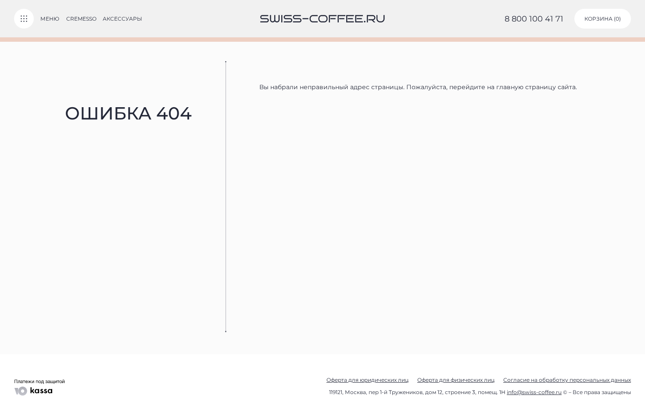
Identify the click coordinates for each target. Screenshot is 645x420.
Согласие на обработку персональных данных (567, 380)
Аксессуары (122, 18)
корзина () (602, 18)
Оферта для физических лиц (455, 380)
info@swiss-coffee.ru (534, 392)
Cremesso (81, 18)
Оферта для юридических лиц (367, 380)
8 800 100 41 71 (534, 19)
